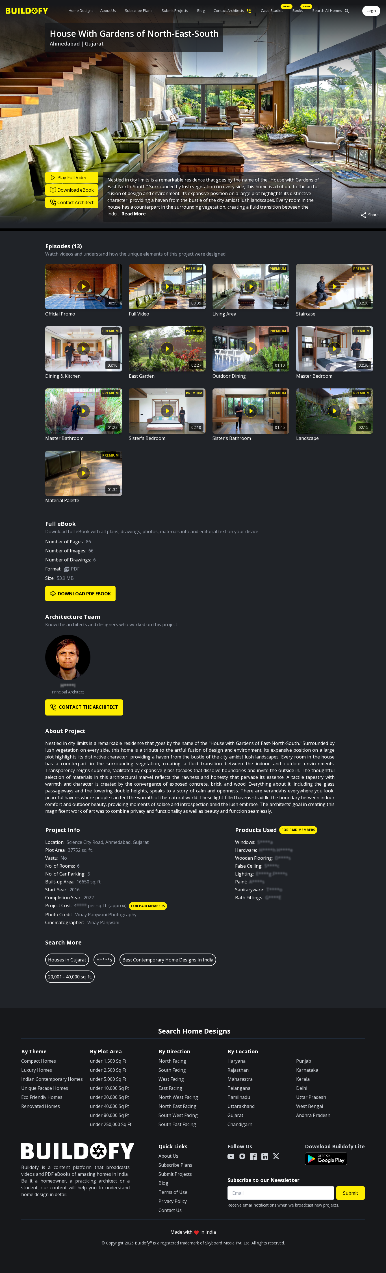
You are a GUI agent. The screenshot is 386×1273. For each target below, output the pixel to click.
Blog (201, 10)
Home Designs (81, 10)
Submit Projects (175, 10)
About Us (108, 10)
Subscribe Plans (139, 10)
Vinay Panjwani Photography (105, 914)
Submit (350, 1193)
